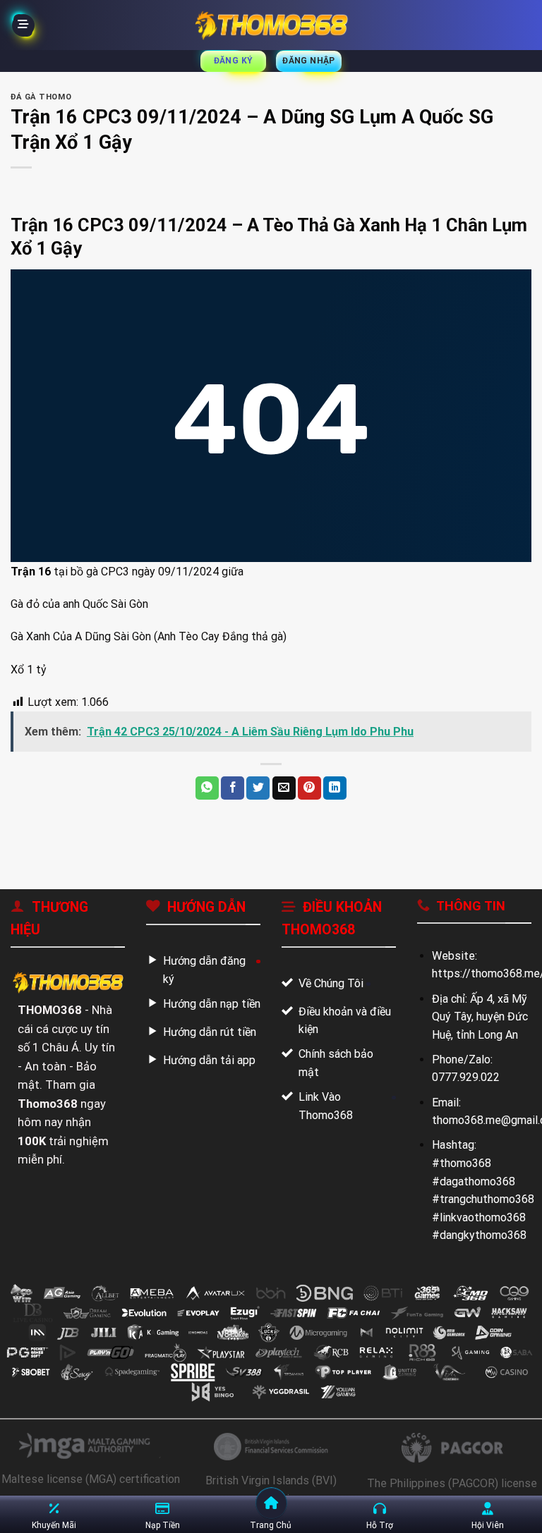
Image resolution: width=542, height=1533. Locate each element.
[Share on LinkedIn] (335, 788)
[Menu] (23, 25)
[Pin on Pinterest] (309, 788)
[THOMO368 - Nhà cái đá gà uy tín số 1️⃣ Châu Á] (271, 25)
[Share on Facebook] (232, 788)
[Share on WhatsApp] (207, 788)
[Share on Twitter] (258, 788)
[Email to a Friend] (284, 788)
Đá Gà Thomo (41, 97)
